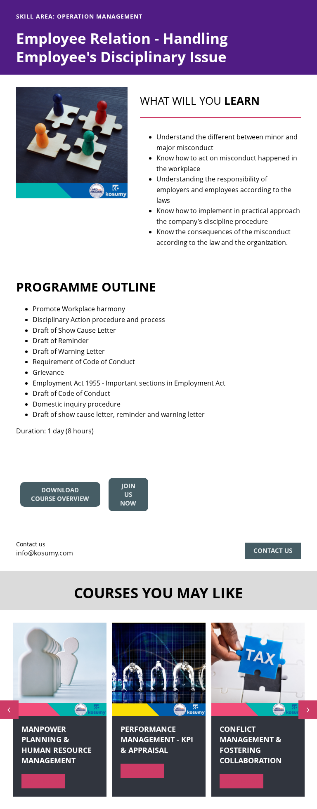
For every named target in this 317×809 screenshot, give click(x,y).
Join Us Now (128, 494)
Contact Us (272, 550)
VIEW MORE (43, 781)
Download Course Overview (60, 494)
